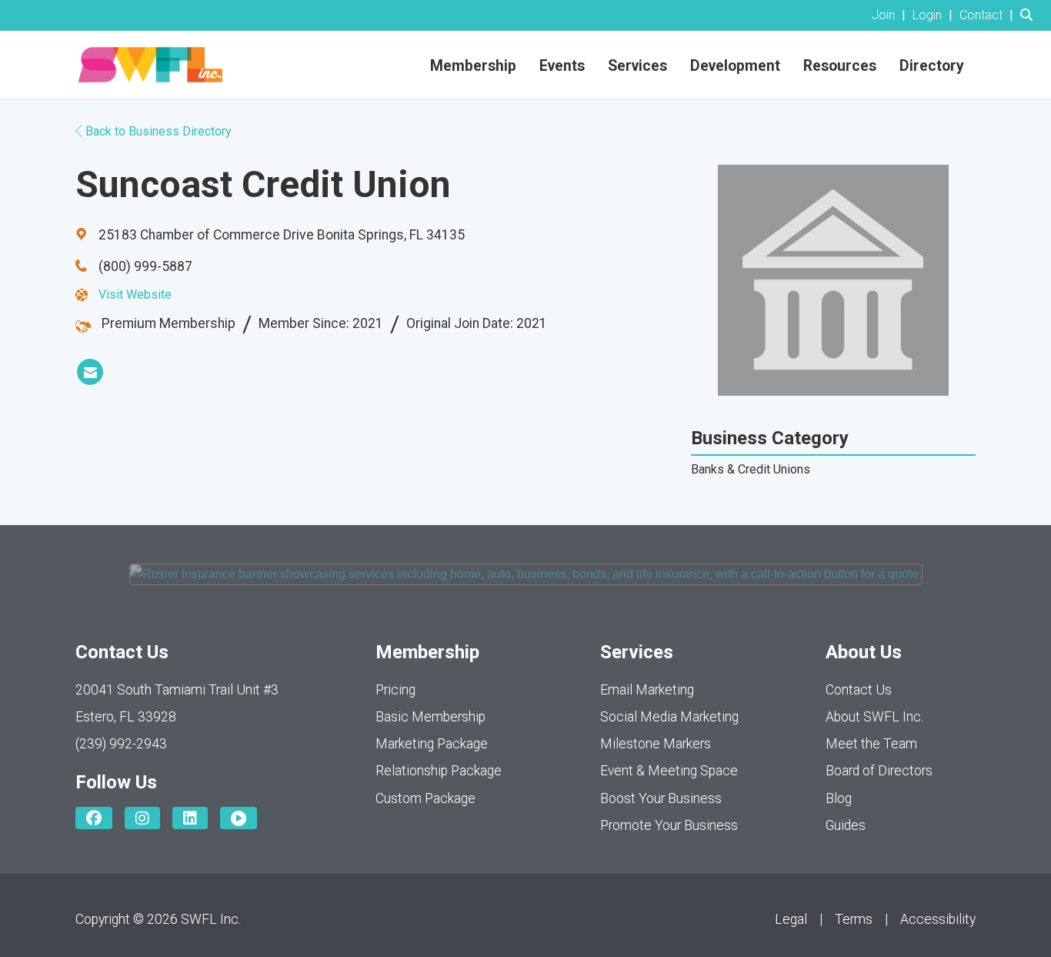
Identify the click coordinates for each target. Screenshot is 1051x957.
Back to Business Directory (157, 131)
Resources (839, 66)
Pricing (395, 690)
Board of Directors (879, 770)
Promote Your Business (669, 825)
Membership (473, 66)
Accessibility (938, 919)
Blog (839, 798)
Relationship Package (438, 770)
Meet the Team (871, 743)
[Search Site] (1029, 15)
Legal (791, 919)
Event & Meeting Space (669, 770)
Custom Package (425, 798)
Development (735, 66)
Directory (931, 66)
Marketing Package (431, 743)
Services (637, 66)
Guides (846, 825)
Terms (853, 919)
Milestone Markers (655, 743)
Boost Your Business (661, 798)
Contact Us (859, 690)
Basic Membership (430, 716)
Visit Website (135, 294)
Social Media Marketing (669, 716)
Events (562, 66)
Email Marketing (647, 690)
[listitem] (890, 15)
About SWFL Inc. (874, 716)
